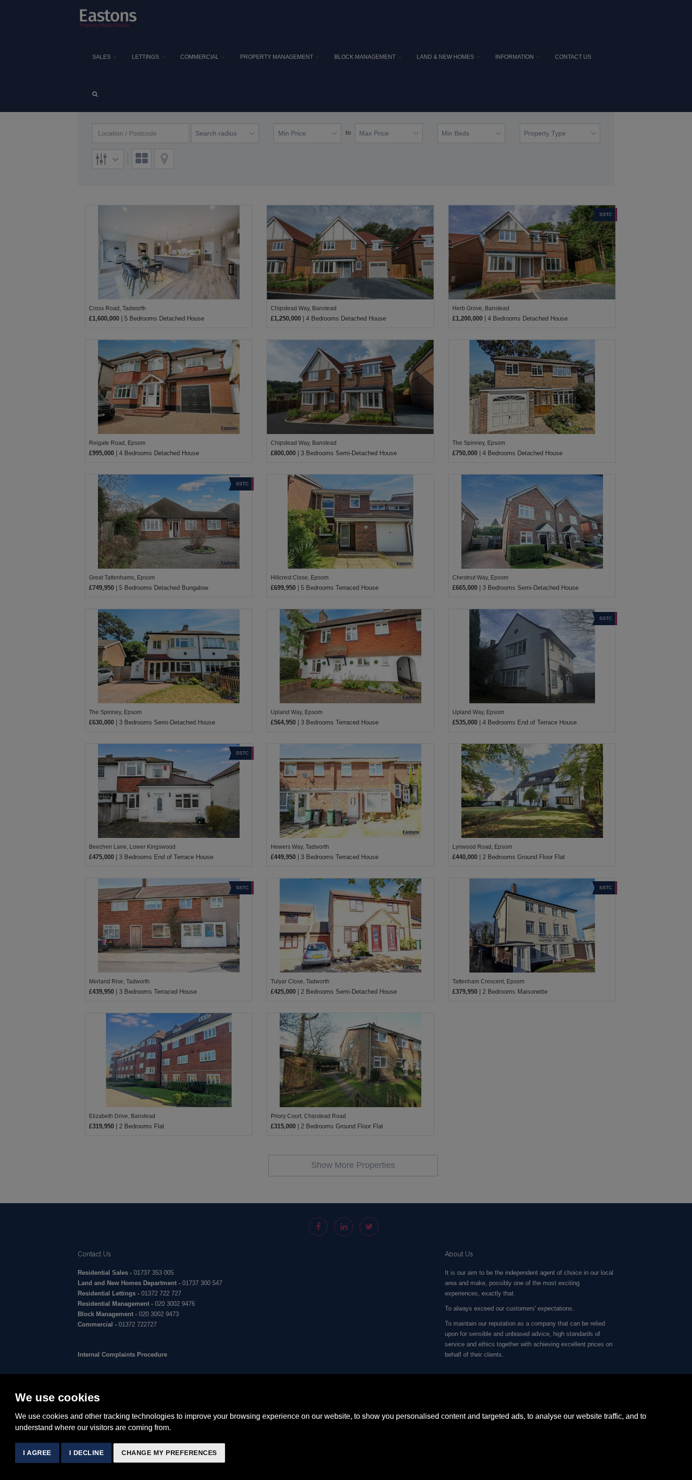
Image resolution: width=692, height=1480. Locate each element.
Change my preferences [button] (169, 1452)
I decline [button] (86, 1452)
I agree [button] (37, 1452)
